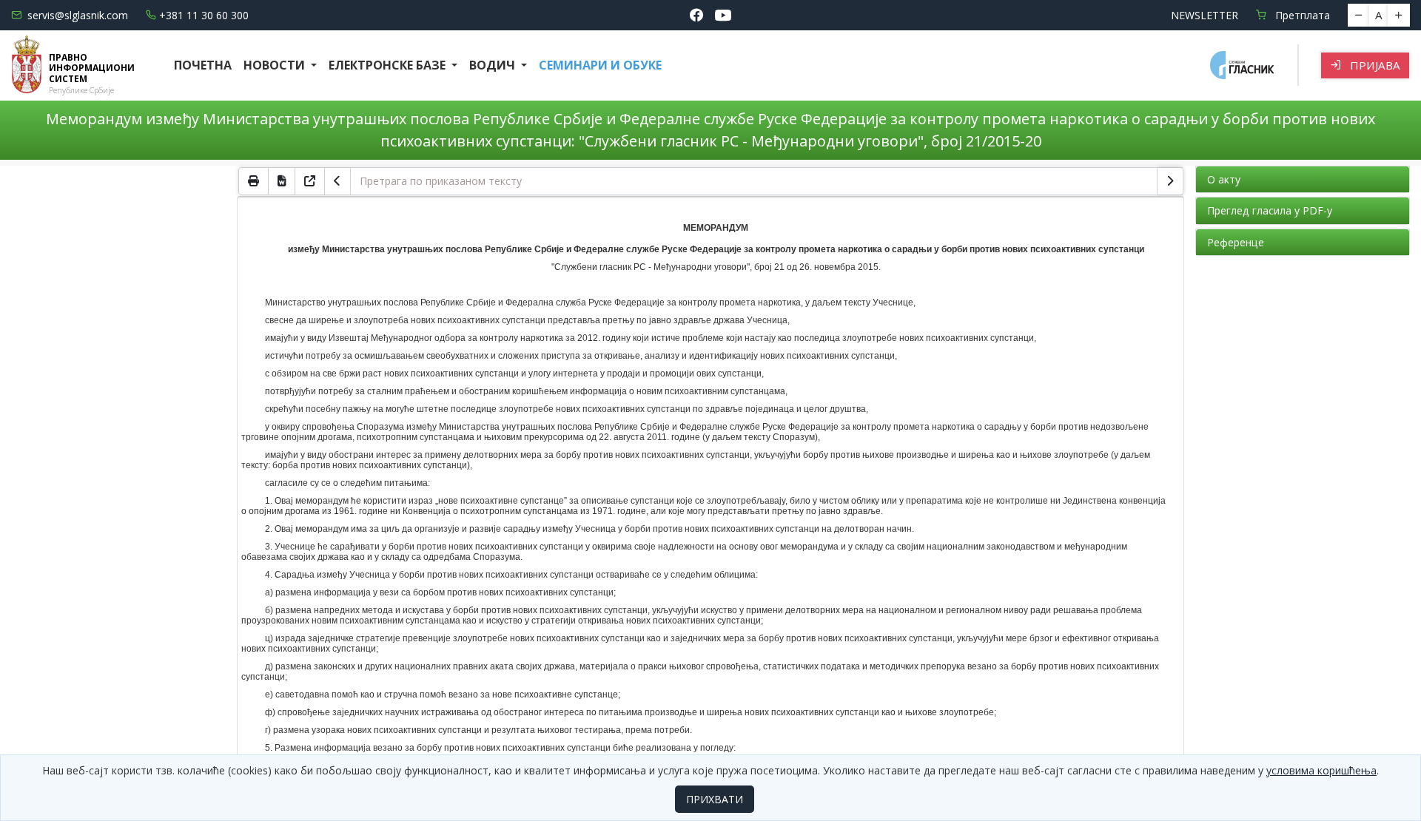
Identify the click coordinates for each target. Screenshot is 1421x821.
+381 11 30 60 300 (204, 15)
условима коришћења (1321, 770)
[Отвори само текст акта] (310, 181)
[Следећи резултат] (1170, 181)
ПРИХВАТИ (714, 799)
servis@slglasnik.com (77, 15)
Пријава (1373, 65)
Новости (275, 65)
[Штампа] (253, 181)
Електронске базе (389, 65)
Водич (493, 65)
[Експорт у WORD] (282, 181)
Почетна (203, 65)
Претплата (1301, 15)
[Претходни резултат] (337, 181)
